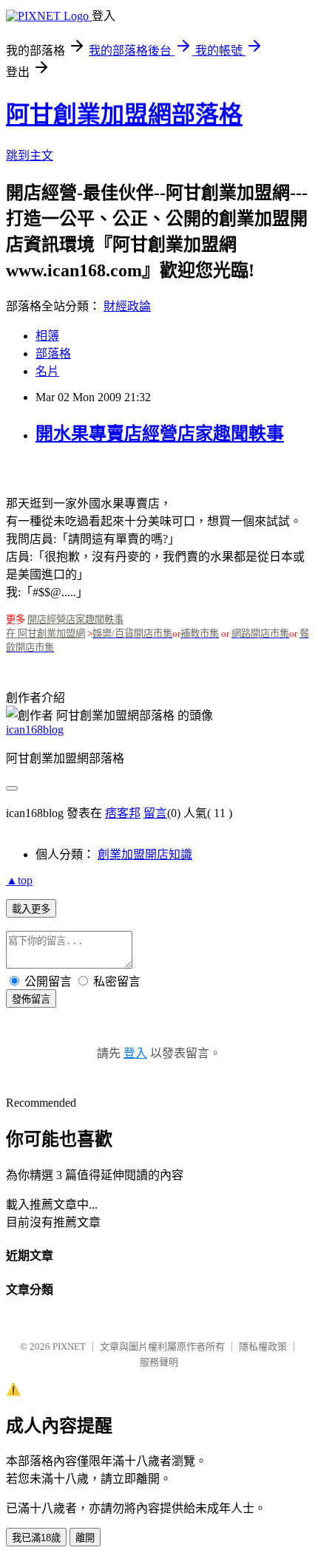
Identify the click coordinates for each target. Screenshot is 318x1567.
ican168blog (35, 729)
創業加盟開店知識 (145, 854)
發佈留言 (31, 999)
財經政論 (127, 306)
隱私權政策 (263, 1346)
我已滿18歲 (36, 1537)
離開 (85, 1537)
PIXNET (69, 1346)
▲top (19, 880)
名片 (47, 371)
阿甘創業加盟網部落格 (124, 114)
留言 (155, 813)
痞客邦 (123, 813)
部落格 (53, 353)
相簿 (47, 336)
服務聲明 (159, 1362)
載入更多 (31, 909)
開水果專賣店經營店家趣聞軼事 (159, 433)
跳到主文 (29, 155)
